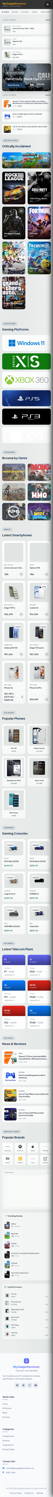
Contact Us (29, 1493)
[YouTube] (35, 1385)
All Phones (7, 1408)
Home (6, 12)
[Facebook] (17, 1385)
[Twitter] (23, 1385)
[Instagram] (29, 1385)
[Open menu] (47, 4)
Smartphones (8, 1436)
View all (47, 20)
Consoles (25, 12)
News (5, 1413)
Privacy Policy (16, 1493)
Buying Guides (9, 1449)
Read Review (13, 77)
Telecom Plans (46, 12)
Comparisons (8, 1445)
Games (34, 12)
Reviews (6, 1417)
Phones (15, 12)
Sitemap (39, 1493)
